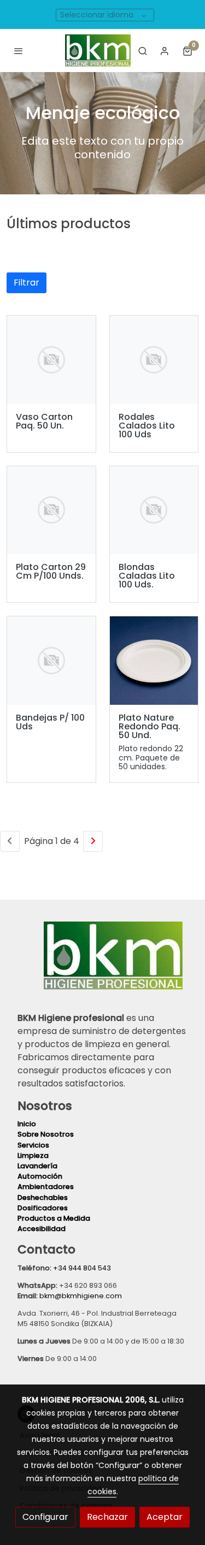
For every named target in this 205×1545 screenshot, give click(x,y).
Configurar (45, 1517)
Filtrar (26, 282)
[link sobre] (102, 962)
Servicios (34, 1145)
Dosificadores (42, 1208)
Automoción (39, 1176)
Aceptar (165, 1517)
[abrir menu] (18, 51)
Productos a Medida (53, 1218)
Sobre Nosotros (45, 1134)
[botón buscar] (143, 51)
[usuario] (164, 51)
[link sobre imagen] (51, 360)
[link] (98, 50)
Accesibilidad (41, 1228)
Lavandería (37, 1165)
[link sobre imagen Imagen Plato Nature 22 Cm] (154, 660)
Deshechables (42, 1197)
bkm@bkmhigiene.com (80, 1295)
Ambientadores (45, 1186)
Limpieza (33, 1155)
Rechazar (107, 1517)
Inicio (27, 1123)
